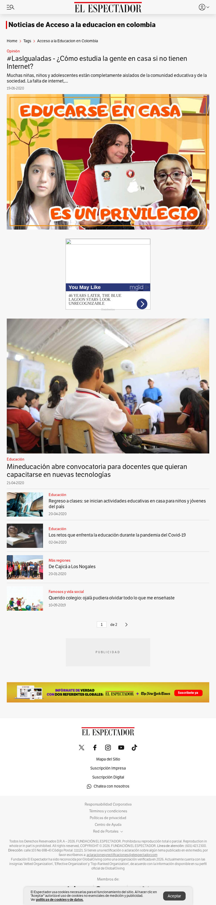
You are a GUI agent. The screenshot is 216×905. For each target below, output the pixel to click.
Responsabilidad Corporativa (108, 804)
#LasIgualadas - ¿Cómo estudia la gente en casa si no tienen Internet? (97, 62)
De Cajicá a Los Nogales (72, 567)
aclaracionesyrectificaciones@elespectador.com (122, 855)
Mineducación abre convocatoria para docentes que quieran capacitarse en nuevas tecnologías (97, 470)
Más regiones (59, 560)
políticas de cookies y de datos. (60, 899)
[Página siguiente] (126, 627)
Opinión (13, 51)
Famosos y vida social (66, 592)
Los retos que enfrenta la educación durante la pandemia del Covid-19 (117, 535)
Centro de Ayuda (108, 825)
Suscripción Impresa (108, 768)
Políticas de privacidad (108, 818)
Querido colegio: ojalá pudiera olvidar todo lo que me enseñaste (112, 598)
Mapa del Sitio (108, 759)
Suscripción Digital (108, 777)
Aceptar (174, 896)
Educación (15, 459)
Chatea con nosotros (111, 786)
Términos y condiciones (108, 811)
